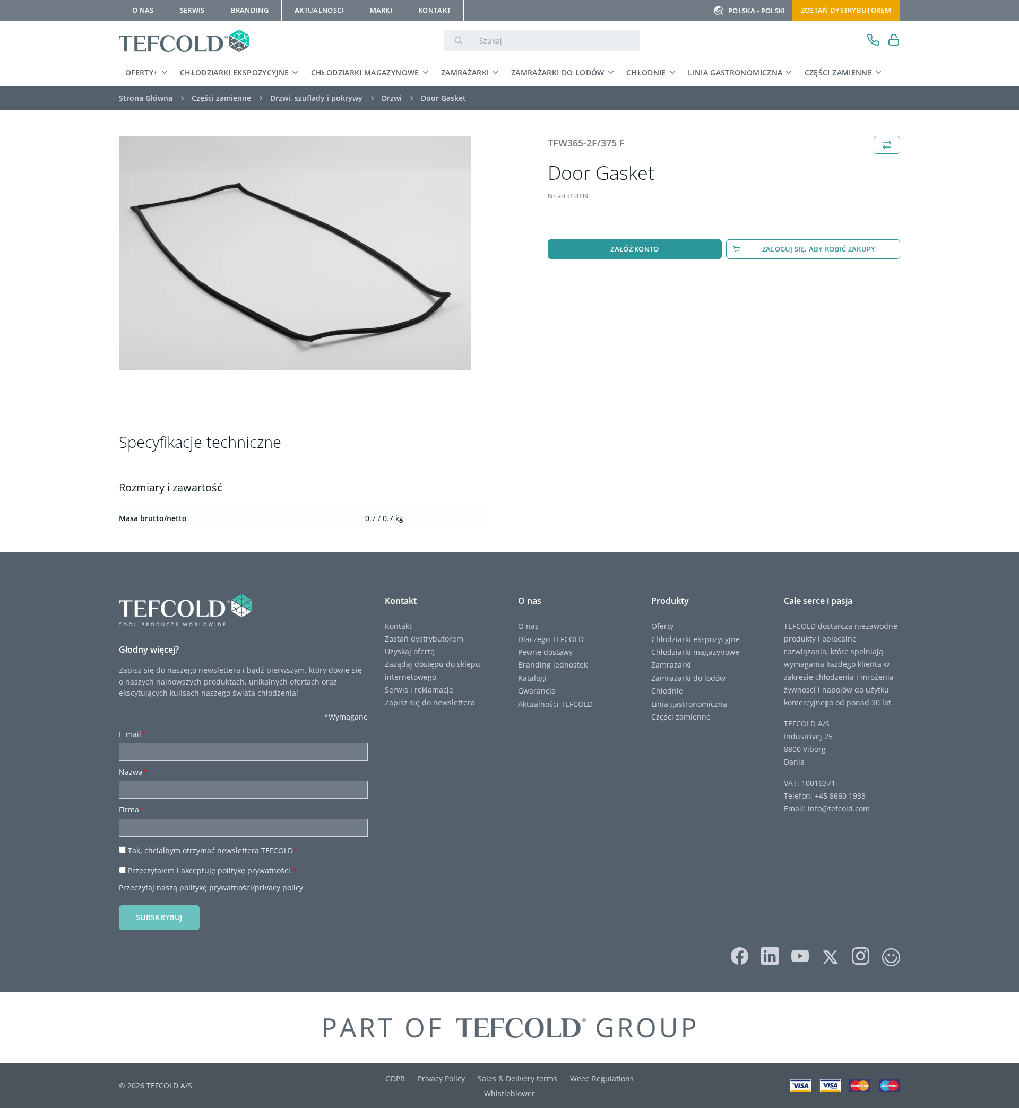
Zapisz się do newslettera (430, 702)
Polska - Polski (756, 10)
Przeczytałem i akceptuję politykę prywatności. (212, 870)
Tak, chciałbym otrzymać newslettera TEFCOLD (212, 850)
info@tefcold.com (839, 808)
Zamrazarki (671, 665)
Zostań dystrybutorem (846, 10)
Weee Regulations (602, 1079)
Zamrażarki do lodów (558, 72)
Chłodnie (646, 72)
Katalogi (532, 678)
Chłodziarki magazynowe (365, 72)
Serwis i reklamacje (419, 690)
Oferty (662, 626)
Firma (131, 809)
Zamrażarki (465, 72)
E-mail (132, 734)
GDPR (395, 1079)
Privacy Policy (441, 1079)
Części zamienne (838, 72)
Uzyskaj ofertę (410, 651)
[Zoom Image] (295, 253)
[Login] (894, 41)
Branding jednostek (553, 665)
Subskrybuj (159, 917)
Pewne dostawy (545, 652)
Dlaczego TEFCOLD (551, 639)
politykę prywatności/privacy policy (241, 887)
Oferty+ (141, 72)
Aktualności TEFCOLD (555, 704)
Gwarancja (537, 691)
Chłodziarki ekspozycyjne (234, 72)
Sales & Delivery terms (517, 1079)
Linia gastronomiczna (735, 72)
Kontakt (398, 626)
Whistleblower (509, 1093)
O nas (528, 626)
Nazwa (133, 772)
